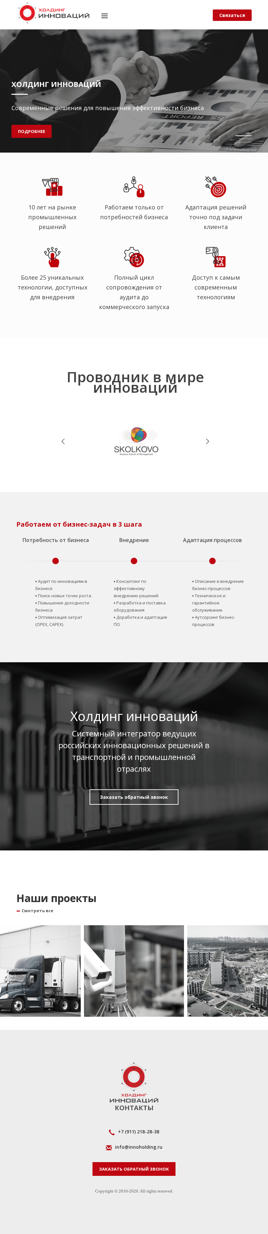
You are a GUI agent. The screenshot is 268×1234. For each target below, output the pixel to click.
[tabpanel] (134, 76)
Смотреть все (37, 910)
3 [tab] (245, 142)
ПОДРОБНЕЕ (31, 131)
